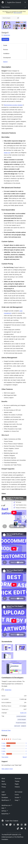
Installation (6, 53)
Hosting (4, 784)
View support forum (7, 769)
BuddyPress (6, 813)
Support (5, 61)
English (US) (23, 712)
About (3, 778)
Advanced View (6, 730)
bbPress (5, 811)
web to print (17, 726)
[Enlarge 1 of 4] (11, 646)
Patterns (17, 787)
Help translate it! (17, 12)
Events (17, 794)
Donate (18, 797)
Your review (5, 757)
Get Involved (18, 792)
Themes (17, 781)
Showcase (18, 778)
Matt (4, 808)
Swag (17, 800)
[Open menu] (25, 2)
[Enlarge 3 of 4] (11, 654)
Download (5, 39)
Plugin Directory (6, 7)
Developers (5, 797)
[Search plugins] (18, 18)
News (3, 781)
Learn (3, 792)
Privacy (4, 787)
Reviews (5, 49)
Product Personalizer (21, 722)
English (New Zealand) (11, 821)
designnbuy (7, 35)
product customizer (21, 716)
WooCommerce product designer (13, 105)
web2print (23, 726)
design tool (7, 152)
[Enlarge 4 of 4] (24, 662)
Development (7, 57)
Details (5, 45)
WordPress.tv (6, 800)
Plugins (17, 784)
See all (24, 757)
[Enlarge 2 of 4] (24, 646)
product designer (22, 719)
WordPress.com (7, 805)
